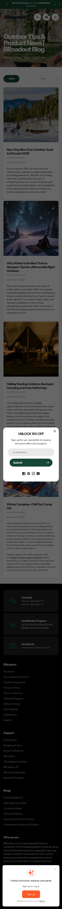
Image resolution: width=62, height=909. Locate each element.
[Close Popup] (55, 431)
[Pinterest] (28, 473)
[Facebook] (23, 473)
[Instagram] (33, 473)
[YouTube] (38, 473)
